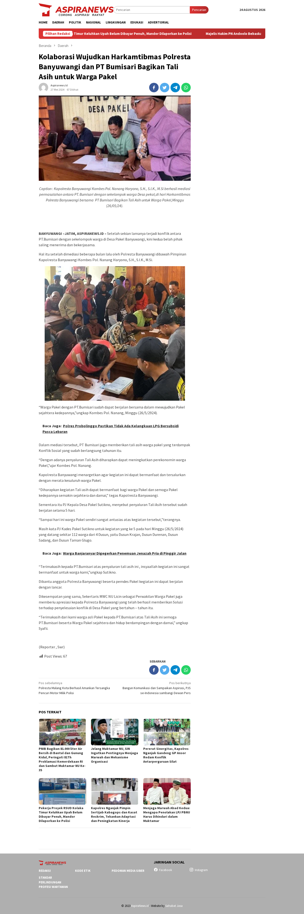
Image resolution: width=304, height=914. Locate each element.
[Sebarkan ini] (154, 87)
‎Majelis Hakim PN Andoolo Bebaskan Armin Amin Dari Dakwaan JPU (226, 34)
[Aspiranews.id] (76, 9)
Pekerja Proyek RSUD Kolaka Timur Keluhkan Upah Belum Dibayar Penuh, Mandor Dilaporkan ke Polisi (61, 814)
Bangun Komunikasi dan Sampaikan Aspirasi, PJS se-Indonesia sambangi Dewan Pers (157, 688)
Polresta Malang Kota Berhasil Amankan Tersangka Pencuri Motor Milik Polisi (74, 688)
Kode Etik (82, 871)
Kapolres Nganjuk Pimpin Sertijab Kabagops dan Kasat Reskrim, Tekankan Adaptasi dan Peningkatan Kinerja (114, 814)
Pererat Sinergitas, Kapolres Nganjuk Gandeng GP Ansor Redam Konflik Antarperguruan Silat (166, 755)
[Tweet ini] (164, 87)
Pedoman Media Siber (128, 871)
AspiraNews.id (140, 906)
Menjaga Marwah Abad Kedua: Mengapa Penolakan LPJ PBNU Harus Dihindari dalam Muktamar (166, 814)
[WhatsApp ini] (186, 87)
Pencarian (199, 10)
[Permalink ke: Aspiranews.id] (43, 87)
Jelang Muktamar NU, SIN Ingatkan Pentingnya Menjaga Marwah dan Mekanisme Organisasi (114, 755)
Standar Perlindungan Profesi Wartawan (53, 882)
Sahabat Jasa (174, 906)
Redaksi (45, 871)
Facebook (165, 870)
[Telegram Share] (175, 87)
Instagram (201, 870)
